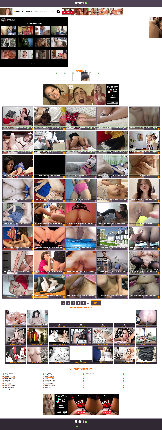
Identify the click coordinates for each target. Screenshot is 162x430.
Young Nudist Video (50, 385)
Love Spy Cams (8, 375)
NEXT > (96, 303)
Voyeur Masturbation (10, 385)
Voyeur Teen (48, 387)
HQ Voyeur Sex (8, 382)
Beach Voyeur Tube (89, 373)
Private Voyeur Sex (49, 376)
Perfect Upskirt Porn (10, 389)
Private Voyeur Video (10, 378)
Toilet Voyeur (8, 384)
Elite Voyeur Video (9, 387)
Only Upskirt (48, 373)
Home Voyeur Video (50, 380)
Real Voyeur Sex (49, 375)
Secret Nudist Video (10, 376)
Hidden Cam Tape (49, 378)
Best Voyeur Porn (9, 380)
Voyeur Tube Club (49, 389)
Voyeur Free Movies (50, 382)
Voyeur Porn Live (49, 384)
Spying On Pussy (9, 373)
